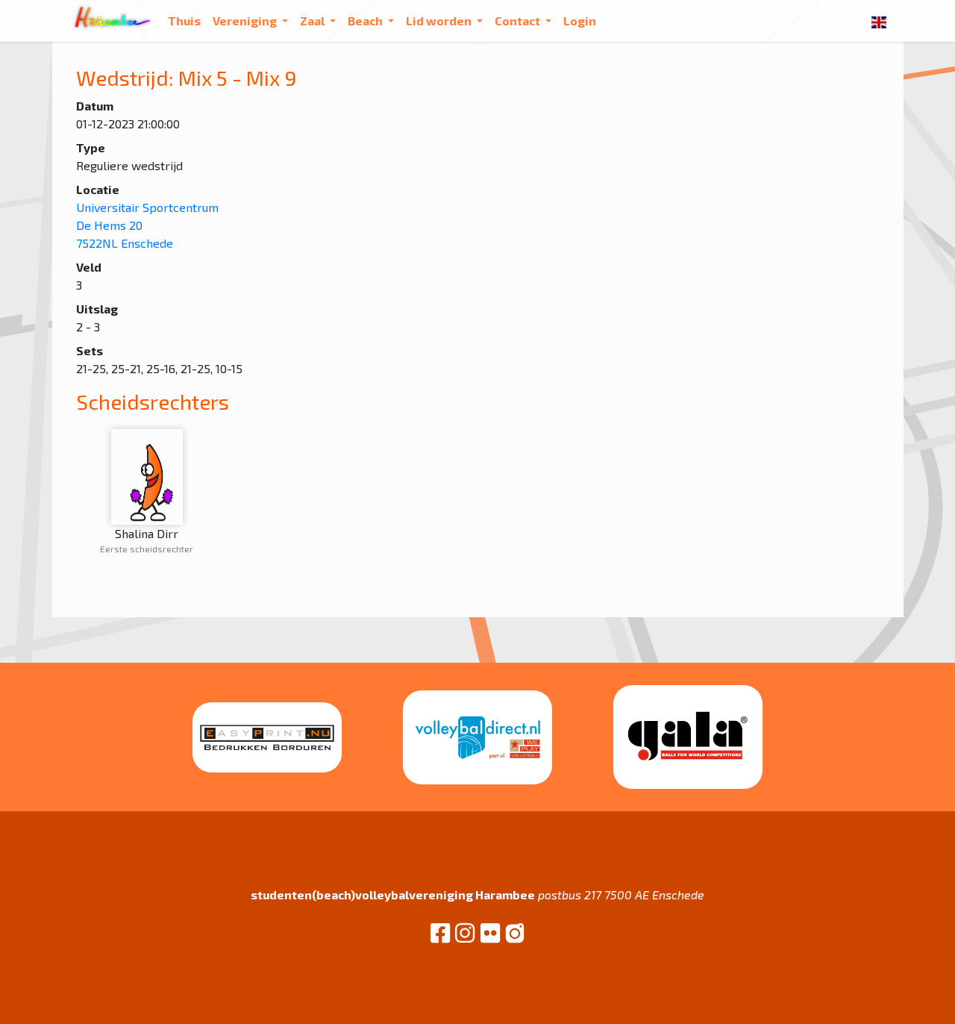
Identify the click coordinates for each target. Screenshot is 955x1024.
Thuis (184, 20)
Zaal (313, 20)
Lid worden (440, 20)
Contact (518, 20)
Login (579, 20)
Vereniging (246, 20)
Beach (366, 20)
